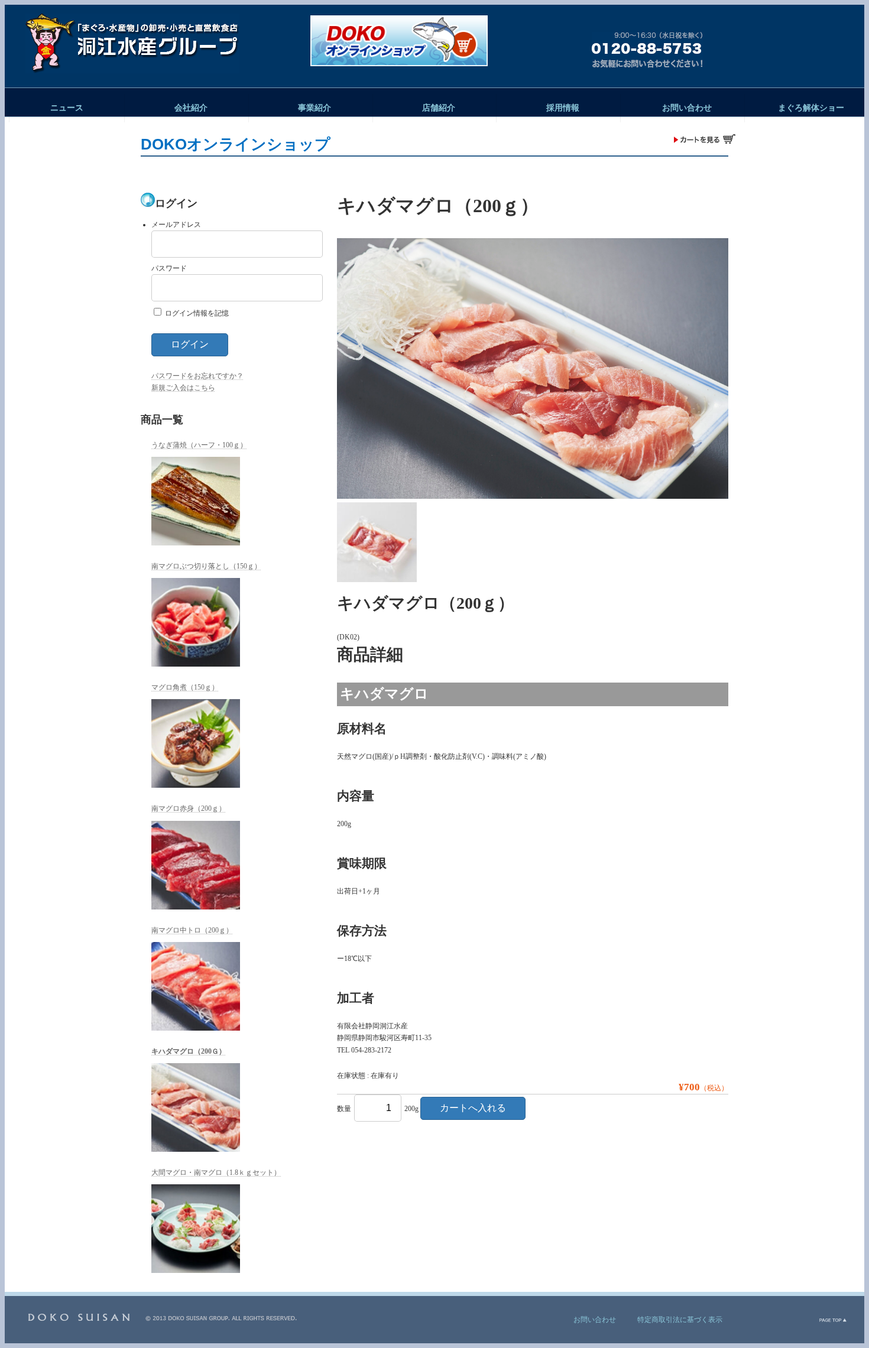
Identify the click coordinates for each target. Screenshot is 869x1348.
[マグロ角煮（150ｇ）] (195, 743)
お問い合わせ (594, 1319)
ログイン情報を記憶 (196, 313)
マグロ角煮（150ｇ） (185, 687)
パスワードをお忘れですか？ (197, 376)
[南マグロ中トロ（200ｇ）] (195, 986)
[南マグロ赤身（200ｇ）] (195, 865)
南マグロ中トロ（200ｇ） (192, 930)
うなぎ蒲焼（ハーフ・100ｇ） (199, 445)
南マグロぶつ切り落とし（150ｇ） (206, 566)
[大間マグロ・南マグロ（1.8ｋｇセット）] (195, 1228)
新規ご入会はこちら (183, 388)
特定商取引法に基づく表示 (679, 1319)
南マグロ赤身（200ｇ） (188, 808)
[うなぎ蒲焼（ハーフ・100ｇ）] (195, 501)
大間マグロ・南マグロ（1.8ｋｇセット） (216, 1172)
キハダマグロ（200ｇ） (188, 1051)
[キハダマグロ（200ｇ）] (195, 1107)
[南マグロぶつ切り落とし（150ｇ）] (195, 622)
